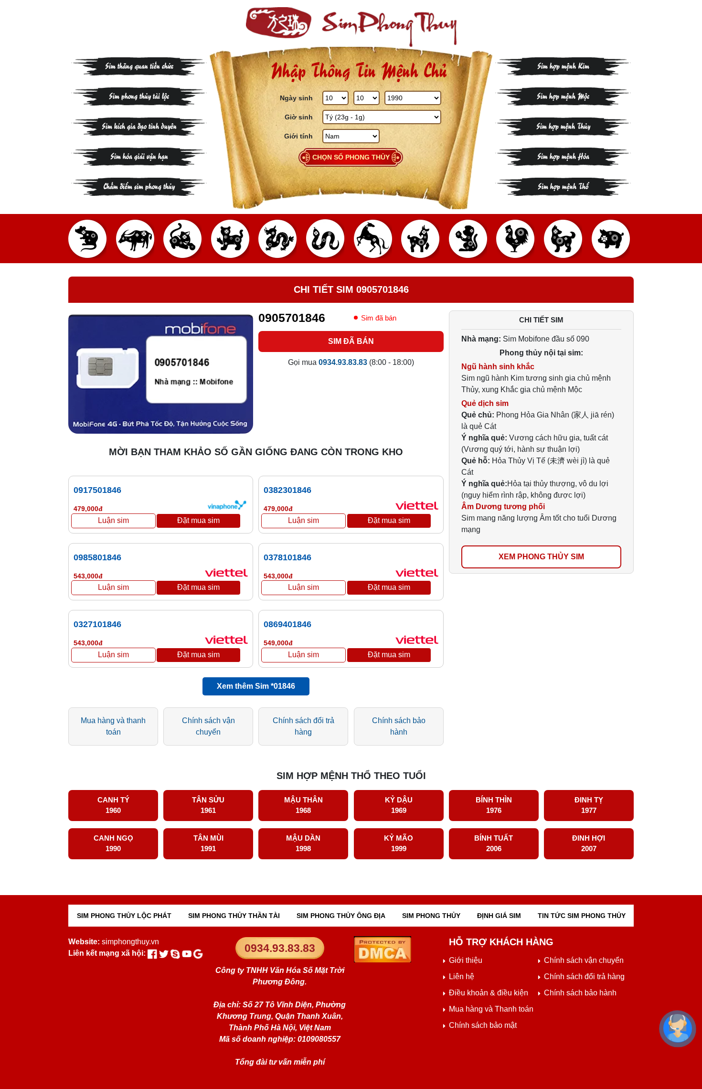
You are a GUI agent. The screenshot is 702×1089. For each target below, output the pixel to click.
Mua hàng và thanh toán (113, 726)
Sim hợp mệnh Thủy (563, 125)
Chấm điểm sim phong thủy (139, 186)
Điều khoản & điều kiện (488, 993)
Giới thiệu (465, 960)
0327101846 (97, 624)
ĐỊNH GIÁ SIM (499, 915)
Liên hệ (461, 976)
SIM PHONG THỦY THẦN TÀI (234, 915)
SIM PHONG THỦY (431, 915)
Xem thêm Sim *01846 (256, 686)
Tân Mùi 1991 (208, 843)
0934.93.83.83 (280, 948)
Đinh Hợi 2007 (588, 843)
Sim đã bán (351, 341)
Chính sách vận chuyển (208, 726)
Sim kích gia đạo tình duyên (139, 125)
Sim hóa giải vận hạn (139, 155)
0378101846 (287, 557)
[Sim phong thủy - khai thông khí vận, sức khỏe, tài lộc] (351, 27)
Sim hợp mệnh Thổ (563, 186)
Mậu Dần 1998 (303, 843)
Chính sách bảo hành (398, 726)
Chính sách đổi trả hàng (303, 726)
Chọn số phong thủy (351, 157)
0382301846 (287, 490)
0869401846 (287, 624)
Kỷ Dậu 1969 (399, 805)
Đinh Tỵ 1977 (588, 805)
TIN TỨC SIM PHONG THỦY (582, 915)
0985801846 (97, 557)
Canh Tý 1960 (113, 805)
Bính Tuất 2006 (493, 843)
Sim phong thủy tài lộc (139, 95)
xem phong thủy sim (541, 557)
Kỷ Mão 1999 (398, 843)
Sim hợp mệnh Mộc (563, 95)
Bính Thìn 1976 (494, 805)
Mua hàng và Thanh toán (491, 1009)
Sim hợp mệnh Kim (563, 65)
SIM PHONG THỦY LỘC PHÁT (124, 915)
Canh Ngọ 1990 (113, 843)
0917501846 (97, 490)
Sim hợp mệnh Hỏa (563, 155)
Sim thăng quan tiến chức (139, 65)
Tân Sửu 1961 (208, 805)
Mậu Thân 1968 (303, 805)
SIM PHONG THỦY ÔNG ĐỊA (341, 915)
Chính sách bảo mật (483, 1025)
